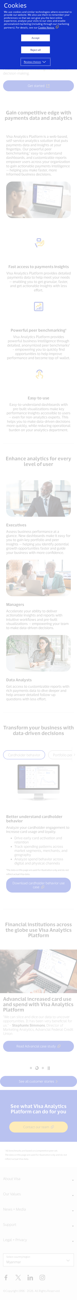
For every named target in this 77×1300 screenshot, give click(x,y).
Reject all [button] (35, 50)
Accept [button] (35, 38)
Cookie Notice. (46, 27)
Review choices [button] (32, 62)
